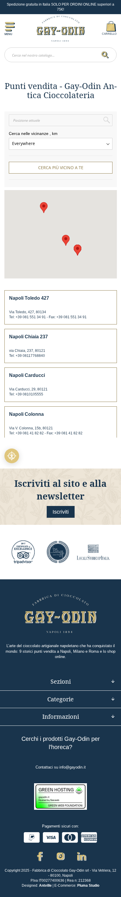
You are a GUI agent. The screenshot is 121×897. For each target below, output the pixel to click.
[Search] (106, 55)
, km (54, 133)
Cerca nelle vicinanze (28, 133)
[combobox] (60, 54)
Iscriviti (61, 512)
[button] (44, 207)
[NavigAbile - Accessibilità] (11, 455)
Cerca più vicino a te (60, 167)
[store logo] (60, 29)
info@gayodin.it (72, 767)
